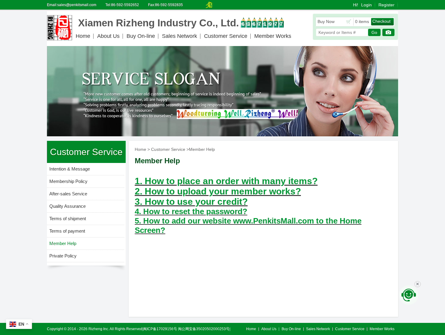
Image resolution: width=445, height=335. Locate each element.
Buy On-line (141, 36)
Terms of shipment (67, 218)
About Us (108, 36)
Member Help (62, 243)
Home (83, 36)
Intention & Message (69, 168)
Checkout (381, 21)
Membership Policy (68, 181)
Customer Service (225, 36)
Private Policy (63, 255)
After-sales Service (68, 193)
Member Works (272, 36)
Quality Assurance (67, 206)
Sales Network (179, 36)
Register (386, 4)
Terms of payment (67, 231)
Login (366, 4)
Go (374, 32)
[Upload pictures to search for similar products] (388, 32)
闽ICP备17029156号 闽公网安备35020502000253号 (186, 329)
